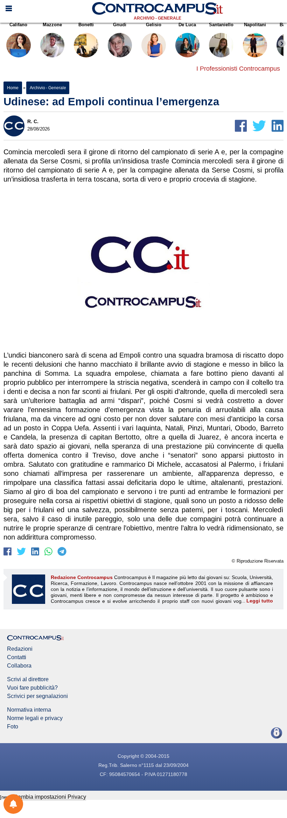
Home (13, 87)
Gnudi (119, 24)
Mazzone (52, 24)
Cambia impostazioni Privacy (50, 797)
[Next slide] (282, 43)
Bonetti (86, 24)
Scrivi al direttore (28, 679)
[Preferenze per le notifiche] (13, 804)
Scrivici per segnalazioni (37, 696)
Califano (18, 24)
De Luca (187, 24)
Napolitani (255, 24)
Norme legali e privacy (35, 718)
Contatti (16, 657)
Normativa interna (29, 710)
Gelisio (153, 24)
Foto (12, 726)
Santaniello (221, 24)
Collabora (19, 666)
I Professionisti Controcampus (238, 68)
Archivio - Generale (157, 18)
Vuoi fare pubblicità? (32, 688)
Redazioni (20, 649)
